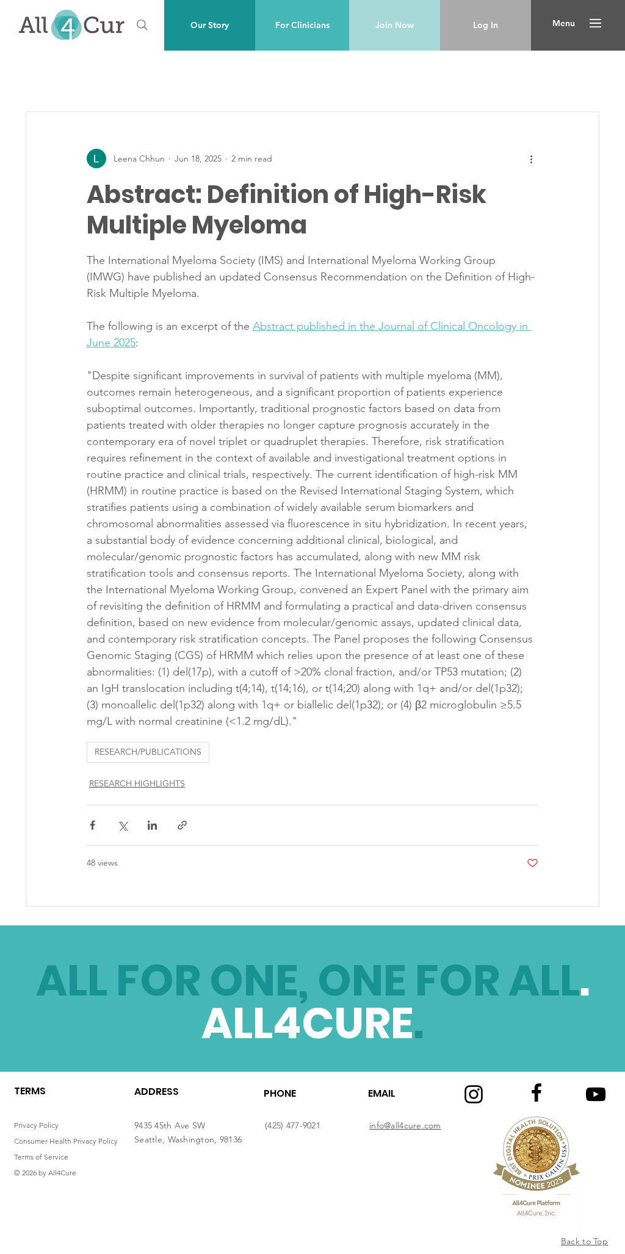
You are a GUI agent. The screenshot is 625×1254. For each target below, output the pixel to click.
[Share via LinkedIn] (152, 825)
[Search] (142, 25)
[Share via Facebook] (92, 825)
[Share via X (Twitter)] (122, 825)
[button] (563, 23)
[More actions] (531, 158)
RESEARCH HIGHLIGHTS (137, 783)
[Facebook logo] (536, 1092)
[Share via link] (182, 825)
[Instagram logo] (473, 1094)
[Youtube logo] (595, 1094)
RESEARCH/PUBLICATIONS (148, 751)
